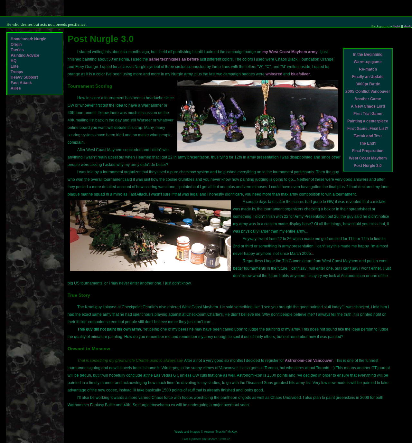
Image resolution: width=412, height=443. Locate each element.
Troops (17, 72)
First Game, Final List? (367, 128)
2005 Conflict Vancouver (367, 91)
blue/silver (300, 74)
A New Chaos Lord (368, 106)
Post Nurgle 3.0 (368, 165)
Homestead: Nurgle (28, 39)
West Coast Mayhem (368, 158)
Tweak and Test (368, 136)
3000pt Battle (368, 84)
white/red (274, 74)
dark (407, 26)
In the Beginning (367, 54)
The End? (367, 143)
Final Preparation (367, 151)
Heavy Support (24, 77)
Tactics (17, 50)
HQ (13, 61)
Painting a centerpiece (367, 121)
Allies (16, 88)
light (396, 26)
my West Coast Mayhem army (290, 52)
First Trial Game (367, 113)
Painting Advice (25, 55)
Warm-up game (368, 62)
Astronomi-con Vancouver (309, 360)
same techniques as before (174, 59)
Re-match (368, 69)
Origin (16, 44)
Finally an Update (368, 76)
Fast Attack (21, 83)
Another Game (367, 99)
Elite (15, 66)
